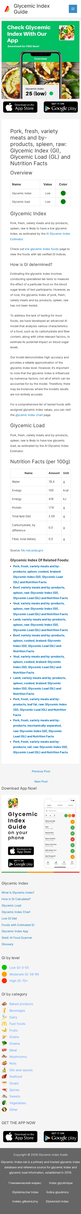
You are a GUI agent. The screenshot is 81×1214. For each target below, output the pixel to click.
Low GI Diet (9, 918)
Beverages (17, 1010)
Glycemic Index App (15, 931)
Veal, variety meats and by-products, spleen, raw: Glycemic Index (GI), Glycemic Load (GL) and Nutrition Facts (40, 609)
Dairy (13, 1017)
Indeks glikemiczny (25, 1201)
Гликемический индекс (25, 1183)
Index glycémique (61, 1183)
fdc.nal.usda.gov (32, 550)
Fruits (13, 1030)
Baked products (21, 1004)
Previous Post (41, 771)
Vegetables (17, 1103)
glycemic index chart (29, 415)
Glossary (7, 944)
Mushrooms (18, 1057)
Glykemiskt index (57, 1201)
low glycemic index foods (42, 249)
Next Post (41, 781)
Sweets (14, 1096)
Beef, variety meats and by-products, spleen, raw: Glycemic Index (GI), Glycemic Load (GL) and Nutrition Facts (40, 593)
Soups (14, 1083)
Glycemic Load (11, 905)
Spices (14, 1090)
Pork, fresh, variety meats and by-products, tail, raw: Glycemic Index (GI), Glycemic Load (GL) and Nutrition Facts (40, 747)
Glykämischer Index (25, 1192)
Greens (14, 1043)
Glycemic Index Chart (16, 912)
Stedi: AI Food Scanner (17, 937)
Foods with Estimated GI (18, 925)
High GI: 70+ (18, 981)
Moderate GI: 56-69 (24, 974)
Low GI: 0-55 (19, 968)
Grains (14, 1037)
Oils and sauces (21, 1070)
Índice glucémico (57, 1192)
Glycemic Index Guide (32, 9)
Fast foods (17, 1024)
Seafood (15, 1076)
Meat (13, 1050)
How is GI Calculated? (16, 899)
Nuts (12, 1063)
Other (13, 1110)
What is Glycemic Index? (18, 892)
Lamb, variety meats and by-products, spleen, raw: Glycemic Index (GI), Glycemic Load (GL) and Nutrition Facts (40, 625)
